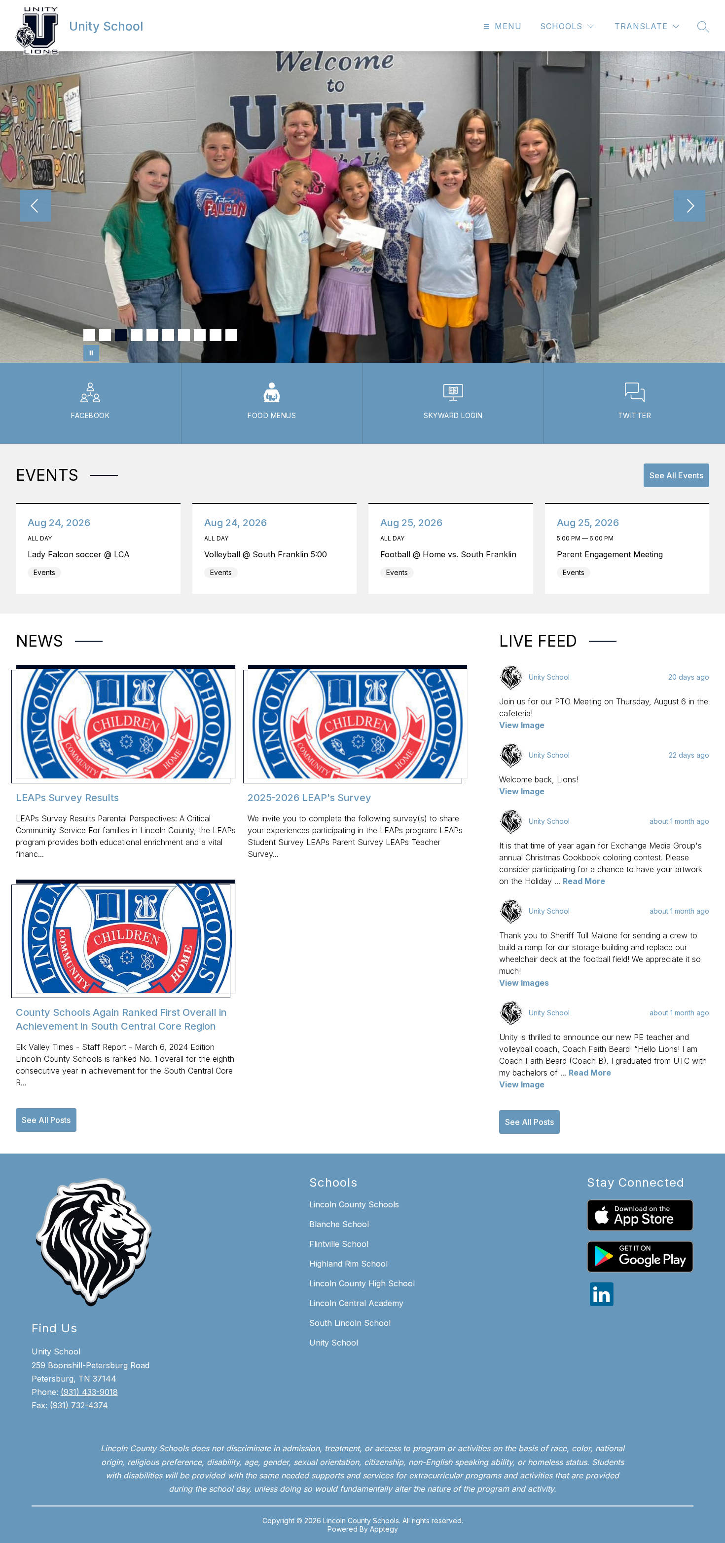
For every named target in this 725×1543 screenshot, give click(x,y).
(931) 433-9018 (89, 1392)
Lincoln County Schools (354, 1204)
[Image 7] (184, 335)
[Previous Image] (35, 207)
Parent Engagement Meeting (612, 554)
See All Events (676, 475)
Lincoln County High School (362, 1283)
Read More (584, 881)
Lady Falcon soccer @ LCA (81, 554)
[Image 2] (105, 335)
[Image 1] (89, 335)
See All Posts (46, 1120)
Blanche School (339, 1224)
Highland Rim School (348, 1264)
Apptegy (384, 1529)
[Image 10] (231, 335)
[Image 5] (152, 335)
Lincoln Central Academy (356, 1303)
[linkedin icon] (602, 1303)
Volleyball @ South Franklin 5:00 (268, 554)
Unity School (333, 1343)
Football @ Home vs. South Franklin (451, 554)
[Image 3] (121, 335)
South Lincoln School (350, 1323)
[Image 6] (168, 335)
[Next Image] (689, 207)
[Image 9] (215, 335)
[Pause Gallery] (91, 353)
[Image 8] (200, 335)
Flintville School (338, 1244)
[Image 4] (137, 335)
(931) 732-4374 (79, 1405)
